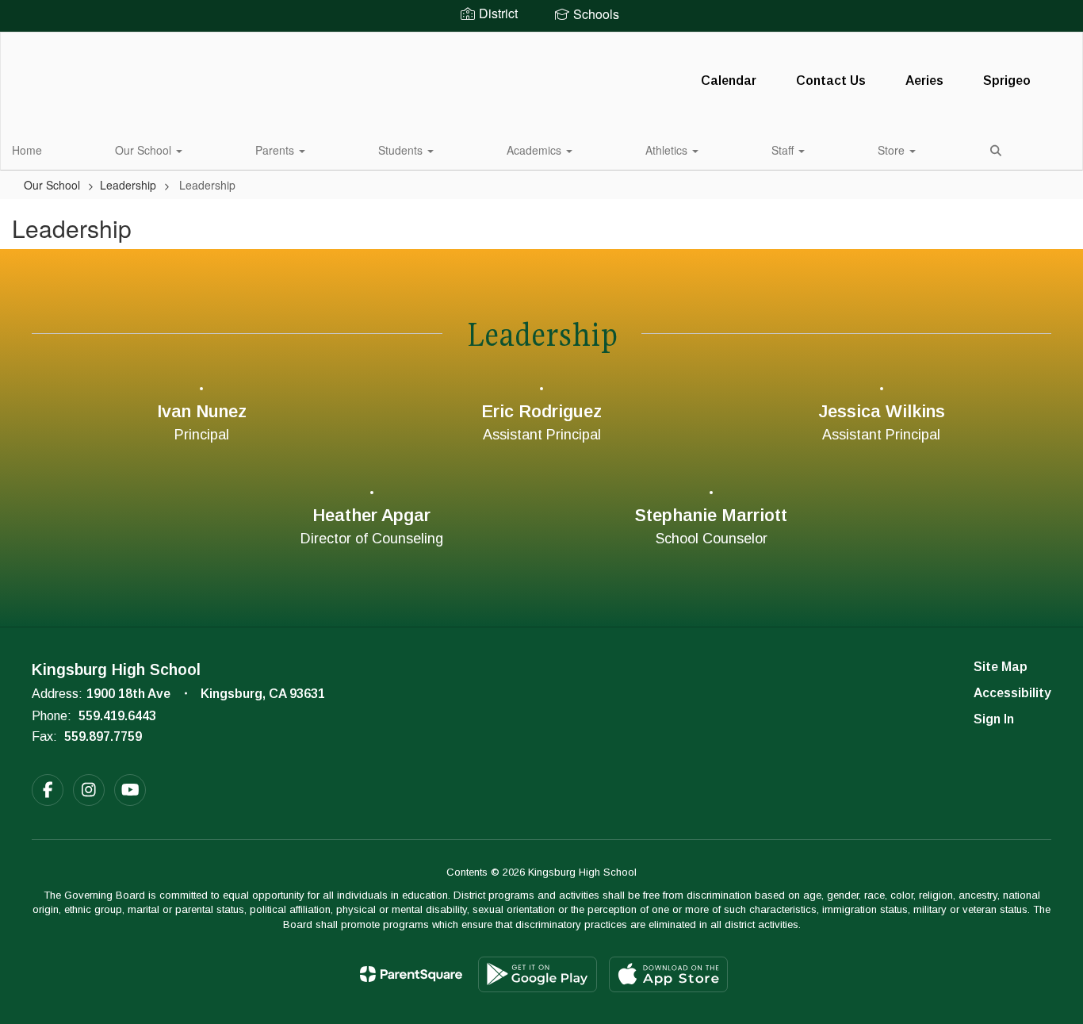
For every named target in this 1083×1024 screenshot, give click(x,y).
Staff (784, 150)
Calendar (728, 80)
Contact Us (831, 80)
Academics (535, 150)
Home (27, 150)
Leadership (128, 185)
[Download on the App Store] (668, 974)
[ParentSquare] (411, 974)
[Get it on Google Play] (537, 974)
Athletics (668, 150)
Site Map (1001, 666)
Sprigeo (1007, 80)
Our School (144, 150)
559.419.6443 (117, 716)
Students (402, 150)
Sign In (994, 719)
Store (893, 150)
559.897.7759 (103, 736)
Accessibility (1012, 693)
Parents (276, 150)
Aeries (924, 80)
